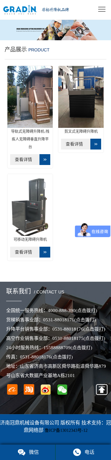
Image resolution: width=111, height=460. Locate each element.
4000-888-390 (72, 310)
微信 (34, 452)
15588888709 (67, 347)
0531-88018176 (69, 319)
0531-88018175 (78, 338)
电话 (89, 452)
